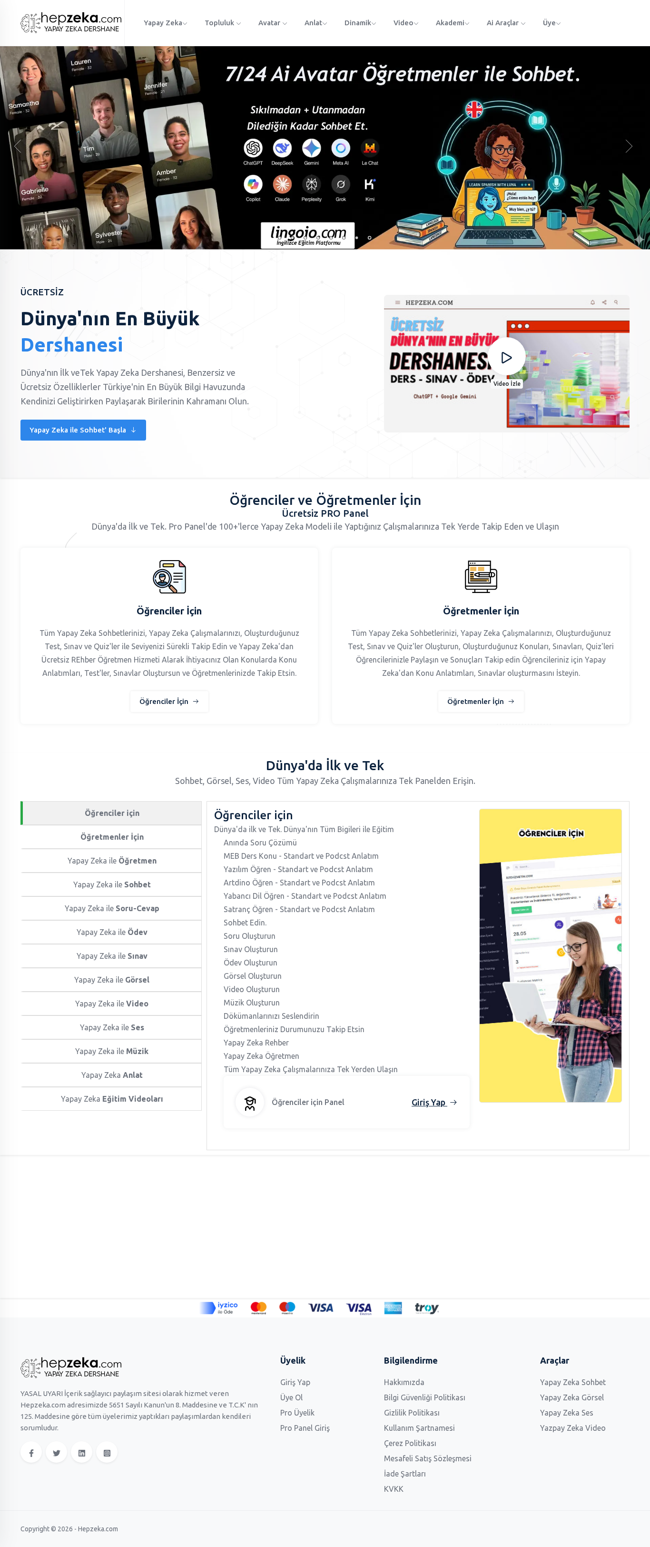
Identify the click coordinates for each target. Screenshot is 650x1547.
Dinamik (358, 23)
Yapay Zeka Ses (566, 1412)
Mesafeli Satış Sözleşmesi (428, 1458)
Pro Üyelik (297, 1412)
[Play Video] (507, 356)
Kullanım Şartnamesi (419, 1428)
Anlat (313, 23)
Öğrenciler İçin (164, 701)
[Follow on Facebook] (31, 1452)
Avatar (270, 23)
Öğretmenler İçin (476, 701)
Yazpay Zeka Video (573, 1428)
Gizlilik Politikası (412, 1412)
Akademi (450, 23)
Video (404, 23)
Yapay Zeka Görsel (572, 1397)
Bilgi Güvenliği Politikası (424, 1397)
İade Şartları (405, 1473)
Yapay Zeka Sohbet (573, 1382)
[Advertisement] (305, 1226)
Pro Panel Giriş (305, 1428)
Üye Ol (291, 1397)
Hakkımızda (404, 1382)
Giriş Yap (295, 1382)
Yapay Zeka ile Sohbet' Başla (79, 430)
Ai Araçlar (504, 23)
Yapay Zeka (163, 23)
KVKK (394, 1489)
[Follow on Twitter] (56, 1452)
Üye (549, 23)
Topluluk (220, 23)
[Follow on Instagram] (107, 1452)
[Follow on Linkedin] (81, 1452)
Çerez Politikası (410, 1443)
